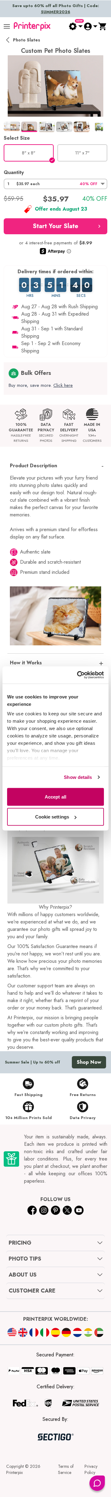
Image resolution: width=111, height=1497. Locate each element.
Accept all (55, 796)
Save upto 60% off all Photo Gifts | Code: (55, 9)
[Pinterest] (55, 1210)
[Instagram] (43, 1210)
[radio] (29, 152)
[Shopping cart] (102, 26)
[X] (67, 1210)
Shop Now (89, 1062)
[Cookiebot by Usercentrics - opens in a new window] (78, 675)
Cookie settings (52, 816)
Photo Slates (26, 40)
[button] (55, 184)
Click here (63, 385)
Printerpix (14, 1472)
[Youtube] (79, 1210)
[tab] (12, 126)
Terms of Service (66, 1469)
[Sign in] (90, 26)
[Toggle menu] (7, 26)
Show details (78, 777)
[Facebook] (32, 1210)
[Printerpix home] (32, 26)
